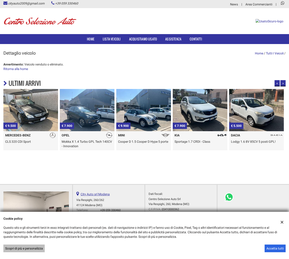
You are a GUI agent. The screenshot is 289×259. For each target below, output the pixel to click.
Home (90, 39)
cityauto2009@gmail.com (26, 3)
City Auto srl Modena (95, 194)
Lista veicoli (112, 39)
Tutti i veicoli (275, 53)
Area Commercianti (258, 4)
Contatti (196, 39)
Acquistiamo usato (143, 39)
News (234, 4)
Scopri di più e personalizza (24, 248)
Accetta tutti (275, 248)
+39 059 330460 (66, 3)
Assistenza (173, 39)
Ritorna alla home (15, 69)
